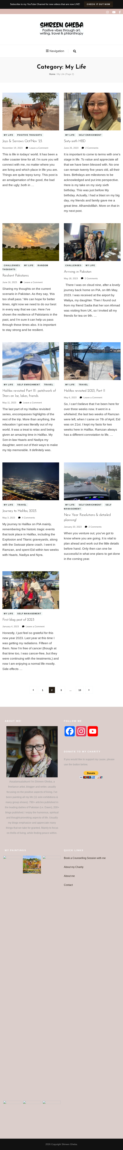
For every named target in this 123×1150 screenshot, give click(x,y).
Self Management (29, 614)
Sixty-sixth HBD (75, 141)
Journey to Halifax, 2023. (19, 511)
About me (69, 876)
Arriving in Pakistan (77, 272)
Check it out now (98, 4)
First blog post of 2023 (18, 620)
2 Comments (91, 148)
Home (52, 74)
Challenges (12, 265)
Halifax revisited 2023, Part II (84, 391)
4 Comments (28, 517)
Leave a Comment (38, 148)
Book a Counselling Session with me (85, 858)
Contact (68, 885)
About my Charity (73, 867)
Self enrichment (90, 135)
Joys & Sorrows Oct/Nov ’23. (22, 141)
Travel (48, 385)
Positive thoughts (29, 135)
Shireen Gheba (69, 1144)
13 (81, 690)
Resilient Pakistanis (15, 275)
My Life (8, 135)
